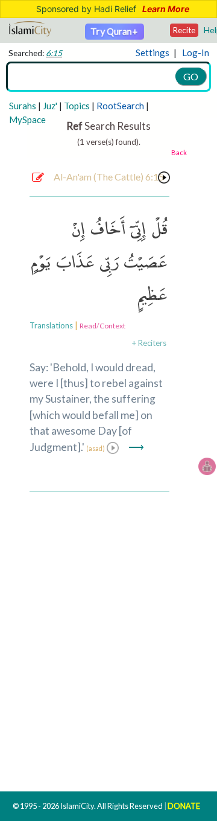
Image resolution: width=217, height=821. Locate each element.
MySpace (27, 119)
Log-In (195, 52)
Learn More (165, 9)
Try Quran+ (114, 31)
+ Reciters (149, 343)
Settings (152, 52)
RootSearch (120, 105)
